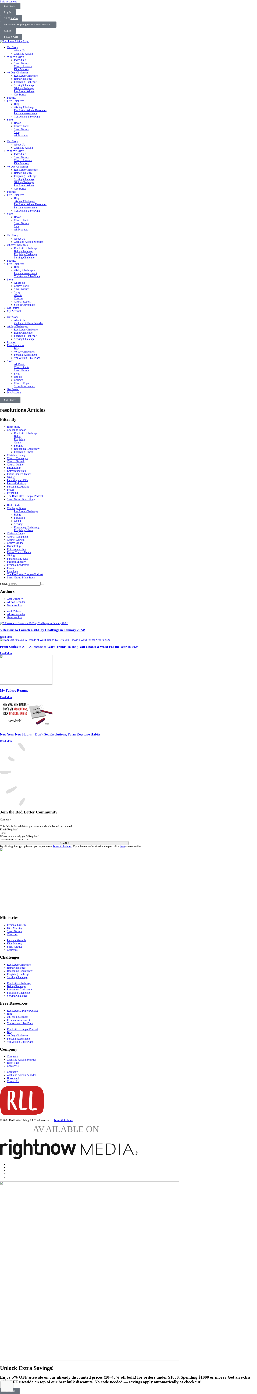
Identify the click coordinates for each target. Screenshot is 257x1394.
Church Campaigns (17, 458)
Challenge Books (16, 429)
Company (5, 819)
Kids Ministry (21, 69)
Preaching (12, 492)
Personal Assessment (25, 113)
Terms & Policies (62, 846)
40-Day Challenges (17, 72)
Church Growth (15, 461)
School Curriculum (24, 304)
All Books (19, 282)
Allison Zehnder (16, 601)
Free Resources (15, 100)
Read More (6, 636)
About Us (19, 50)
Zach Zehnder (15, 598)
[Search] (42, 584)
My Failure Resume (14, 690)
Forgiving (19, 439)
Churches (12, 934)
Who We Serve (15, 56)
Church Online (15, 464)
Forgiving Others (23, 451)
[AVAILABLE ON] (69, 1158)
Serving (18, 445)
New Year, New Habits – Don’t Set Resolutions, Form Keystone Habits (50, 734)
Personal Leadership (18, 486)
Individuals (20, 59)
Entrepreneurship (16, 470)
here (122, 846)
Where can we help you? (19, 836)
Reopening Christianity (27, 448)
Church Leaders (23, 66)
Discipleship (14, 467)
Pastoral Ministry (16, 483)
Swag (17, 132)
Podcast (11, 97)
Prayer (10, 489)
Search (4, 583)
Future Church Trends (19, 473)
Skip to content (8, 1)
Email (9, 829)
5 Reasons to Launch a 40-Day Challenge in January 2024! (42, 630)
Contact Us (13, 1065)
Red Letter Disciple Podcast (22, 1010)
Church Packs (21, 126)
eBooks (18, 295)
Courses (18, 298)
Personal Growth (16, 924)
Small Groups (21, 63)
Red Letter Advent (24, 91)
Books (17, 122)
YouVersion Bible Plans (27, 116)
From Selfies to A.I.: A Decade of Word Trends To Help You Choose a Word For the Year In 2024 (69, 647)
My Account (14, 311)
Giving (11, 477)
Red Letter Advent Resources (30, 110)
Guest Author (14, 605)
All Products (21, 135)
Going (17, 442)
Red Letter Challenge (26, 75)
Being (17, 436)
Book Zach (13, 1062)
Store (10, 119)
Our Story (12, 47)
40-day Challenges (17, 244)
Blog (16, 103)
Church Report (22, 301)
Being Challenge (23, 78)
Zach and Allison (23, 53)
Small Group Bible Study (21, 499)
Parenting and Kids (17, 480)
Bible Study (13, 426)
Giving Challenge (24, 88)
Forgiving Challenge (25, 81)
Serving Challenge (24, 85)
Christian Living (16, 455)
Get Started (20, 94)
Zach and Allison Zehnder (28, 241)
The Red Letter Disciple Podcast (25, 496)
